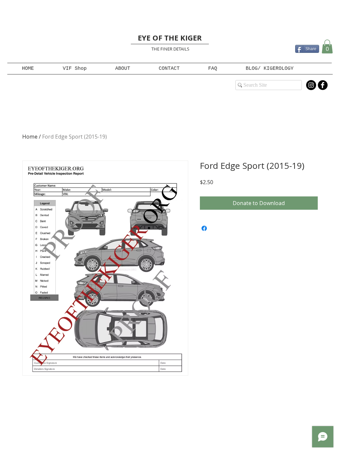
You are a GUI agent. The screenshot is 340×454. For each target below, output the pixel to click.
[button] (327, 47)
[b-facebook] (323, 85)
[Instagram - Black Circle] (311, 85)
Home (30, 136)
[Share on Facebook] (204, 228)
